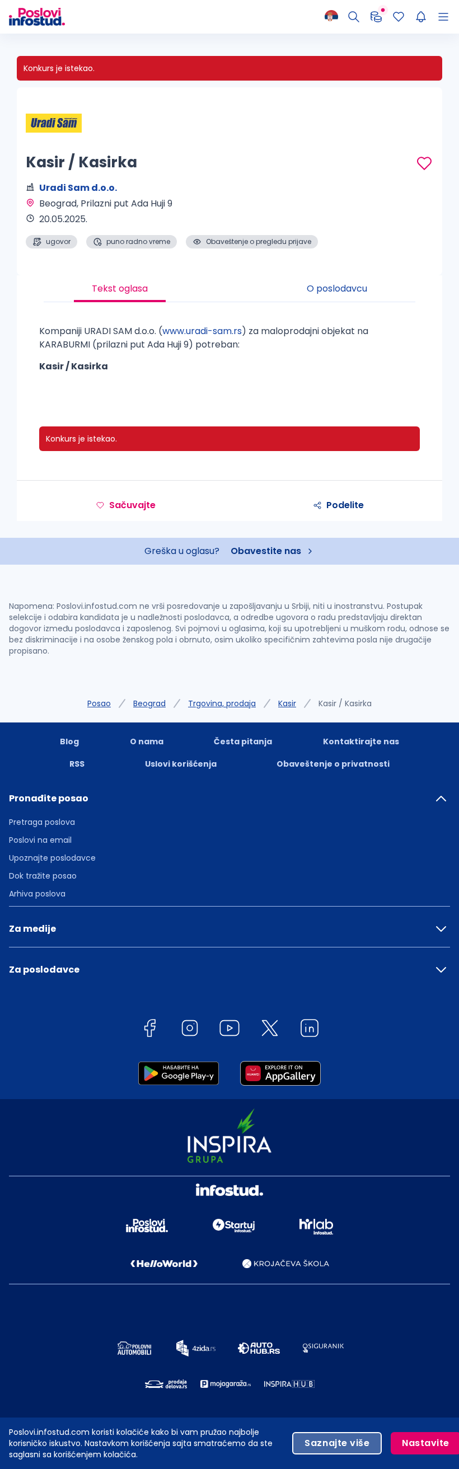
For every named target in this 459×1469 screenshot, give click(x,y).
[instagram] (190, 1030)
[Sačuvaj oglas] (424, 163)
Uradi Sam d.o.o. (78, 187)
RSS (77, 763)
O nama (146, 741)
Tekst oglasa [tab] (120, 288)
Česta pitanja (243, 741)
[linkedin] (309, 1030)
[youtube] (229, 1030)
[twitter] (270, 1030)
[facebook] (149, 1030)
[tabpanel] (229, 353)
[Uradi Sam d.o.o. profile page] (54, 123)
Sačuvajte (132, 505)
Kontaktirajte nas (361, 741)
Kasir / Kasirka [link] (345, 703)
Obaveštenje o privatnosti (333, 763)
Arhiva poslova (37, 893)
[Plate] (376, 17)
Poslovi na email (40, 840)
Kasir (287, 703)
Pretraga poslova (42, 822)
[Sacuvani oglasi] (398, 17)
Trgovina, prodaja (222, 703)
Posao (99, 703)
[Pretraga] (354, 17)
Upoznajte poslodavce (52, 857)
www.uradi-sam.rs (202, 331)
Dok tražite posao (43, 875)
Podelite (345, 505)
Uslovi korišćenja (181, 763)
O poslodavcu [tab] (337, 288)
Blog (69, 741)
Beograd (149, 703)
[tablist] (229, 288)
